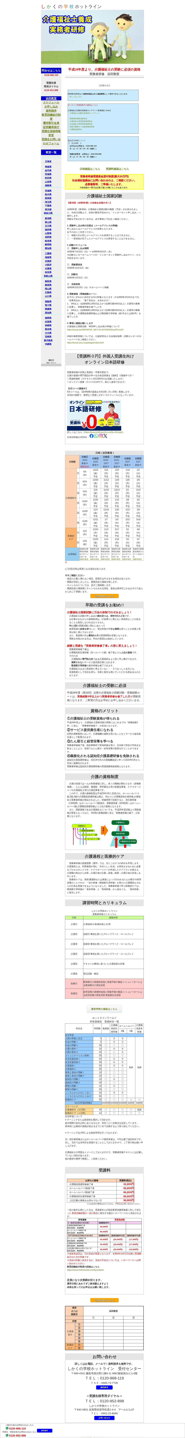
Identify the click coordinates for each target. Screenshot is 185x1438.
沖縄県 (48, 344)
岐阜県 (48, 241)
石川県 (48, 226)
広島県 (48, 292)
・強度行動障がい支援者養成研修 (81, 127)
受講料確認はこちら (117, 168)
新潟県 (48, 218)
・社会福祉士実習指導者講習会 (80, 124)
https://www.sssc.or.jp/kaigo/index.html (85, 343)
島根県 (48, 285)
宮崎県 (48, 336)
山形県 (48, 182)
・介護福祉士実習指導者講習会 (80, 121)
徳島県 (48, 301)
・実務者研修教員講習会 (77, 119)
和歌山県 (48, 276)
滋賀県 (48, 257)
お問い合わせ (104, 1418)
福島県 (48, 185)
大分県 (48, 333)
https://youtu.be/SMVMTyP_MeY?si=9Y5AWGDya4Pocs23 (95, 330)
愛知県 (48, 248)
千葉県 (48, 205)
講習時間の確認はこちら (104, 1009)
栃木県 (48, 194)
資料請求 (44, 1430)
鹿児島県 (48, 340)
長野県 (48, 237)
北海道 (48, 161)
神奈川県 (48, 213)
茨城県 (48, 191)
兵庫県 (48, 268)
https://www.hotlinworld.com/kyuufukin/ (85, 1270)
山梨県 (48, 233)
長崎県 (48, 325)
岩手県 (48, 170)
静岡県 (48, 244)
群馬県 (48, 198)
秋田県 (48, 178)
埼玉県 (48, 202)
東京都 (48, 209)
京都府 (48, 261)
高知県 (48, 313)
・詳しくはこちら (75, 97)
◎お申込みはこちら (104, 596)
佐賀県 (48, 322)
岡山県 (48, 289)
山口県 (48, 296)
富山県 (48, 222)
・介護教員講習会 (75, 129)
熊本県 (48, 329)
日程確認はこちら (90, 168)
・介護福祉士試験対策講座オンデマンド (84, 113)
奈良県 (48, 272)
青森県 (48, 167)
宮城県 (48, 174)
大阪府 (48, 265)
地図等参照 (83, 559)
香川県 (48, 305)
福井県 (48, 229)
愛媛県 (48, 309)
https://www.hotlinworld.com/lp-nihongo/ (103, 432)
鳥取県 (48, 281)
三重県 (48, 253)
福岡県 (48, 318)
